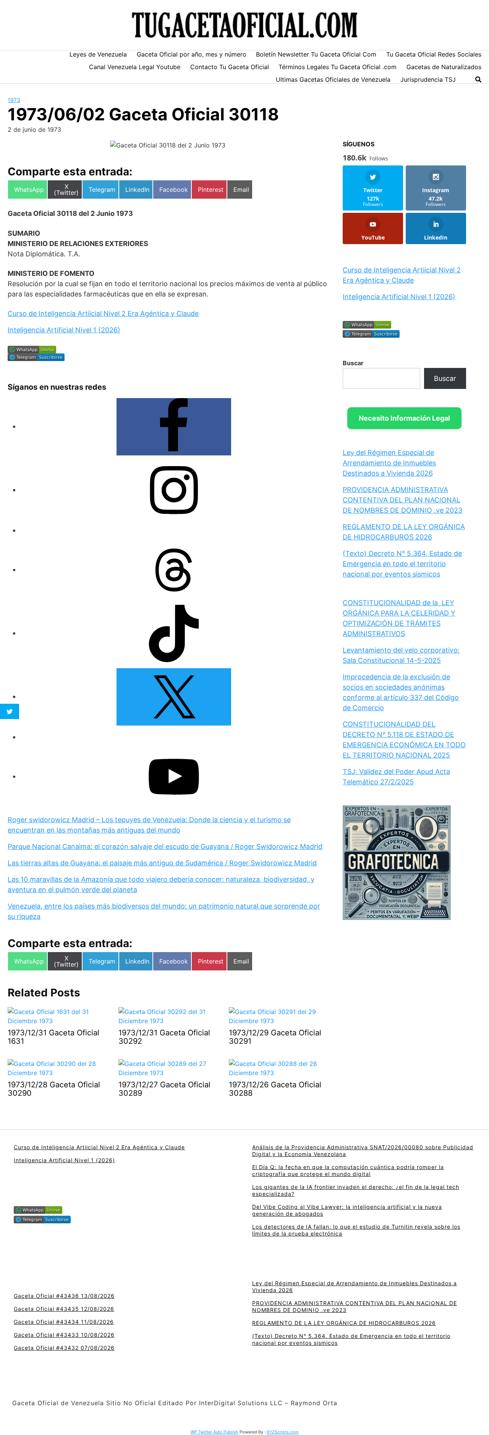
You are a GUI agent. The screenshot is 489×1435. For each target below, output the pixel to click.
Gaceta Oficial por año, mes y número (191, 54)
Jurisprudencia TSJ (428, 79)
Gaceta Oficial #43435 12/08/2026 (64, 1308)
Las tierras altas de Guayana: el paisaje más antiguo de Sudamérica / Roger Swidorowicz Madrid (162, 863)
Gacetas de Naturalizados (443, 67)
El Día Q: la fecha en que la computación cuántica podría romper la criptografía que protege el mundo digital (348, 1170)
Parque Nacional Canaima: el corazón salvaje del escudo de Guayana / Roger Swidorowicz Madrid (165, 846)
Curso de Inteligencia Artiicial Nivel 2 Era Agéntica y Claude (103, 313)
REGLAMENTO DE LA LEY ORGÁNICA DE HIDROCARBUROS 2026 (344, 1323)
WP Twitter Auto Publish (214, 1432)
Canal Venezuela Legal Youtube (134, 67)
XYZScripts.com (283, 1432)
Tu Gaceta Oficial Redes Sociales (433, 54)
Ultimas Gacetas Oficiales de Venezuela (333, 79)
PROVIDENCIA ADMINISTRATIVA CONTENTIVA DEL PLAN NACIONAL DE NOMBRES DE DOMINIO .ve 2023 (402, 500)
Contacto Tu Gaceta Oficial (229, 67)
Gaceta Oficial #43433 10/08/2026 (64, 1334)
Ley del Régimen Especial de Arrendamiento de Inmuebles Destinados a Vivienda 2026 (389, 463)
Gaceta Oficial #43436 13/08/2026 (64, 1295)
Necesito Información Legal (404, 418)
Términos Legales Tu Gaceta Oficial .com (338, 67)
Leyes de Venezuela (98, 54)
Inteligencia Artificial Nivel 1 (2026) (64, 330)
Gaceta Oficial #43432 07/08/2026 (64, 1347)
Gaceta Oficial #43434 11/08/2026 (64, 1321)
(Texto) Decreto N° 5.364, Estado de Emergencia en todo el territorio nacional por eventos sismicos (402, 563)
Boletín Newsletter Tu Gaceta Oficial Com (316, 54)
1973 (14, 100)
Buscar (353, 363)
